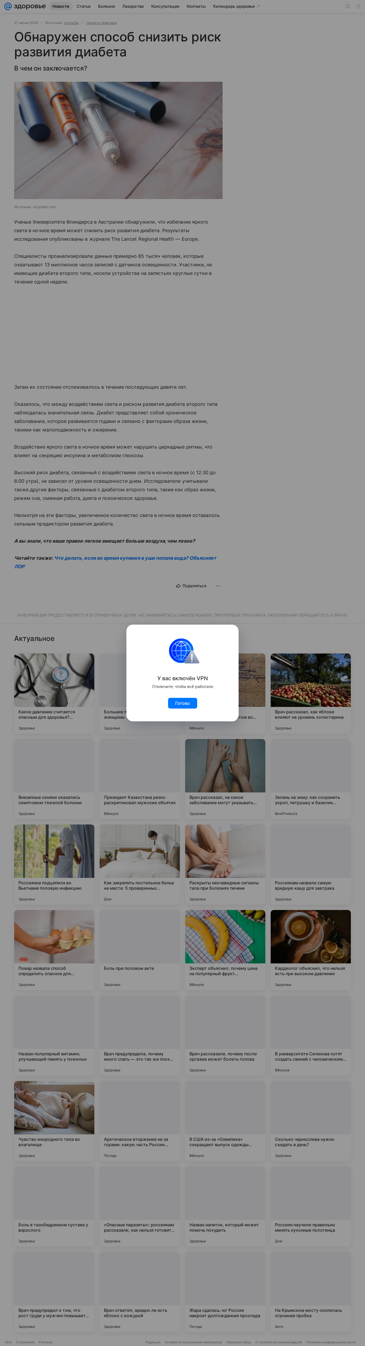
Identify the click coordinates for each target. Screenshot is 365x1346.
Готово (182, 703)
